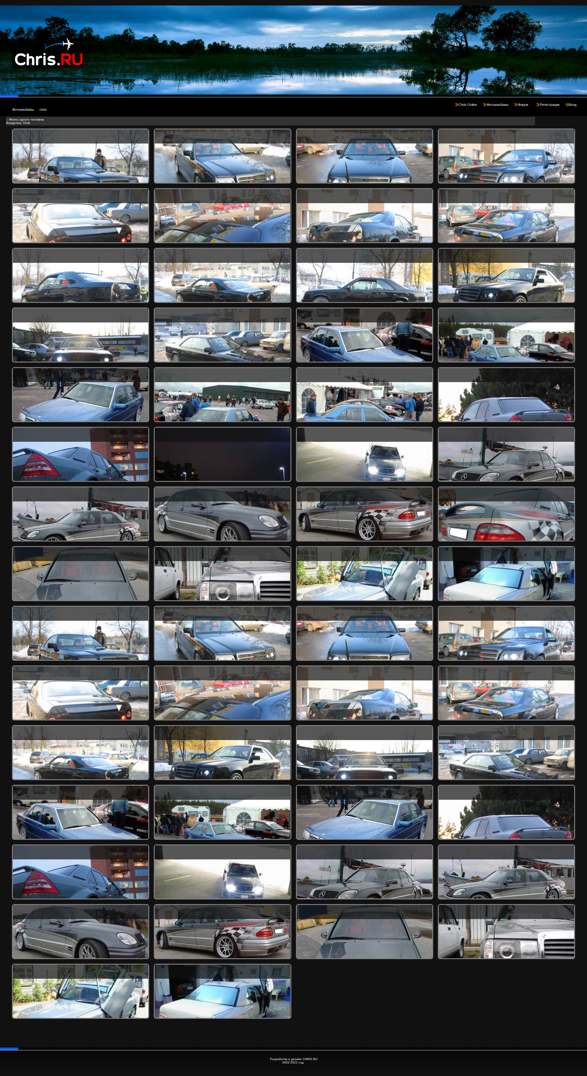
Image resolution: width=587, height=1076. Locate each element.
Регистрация (549, 104)
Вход (572, 104)
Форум (523, 104)
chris (43, 109)
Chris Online (468, 104)
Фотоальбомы (497, 104)
